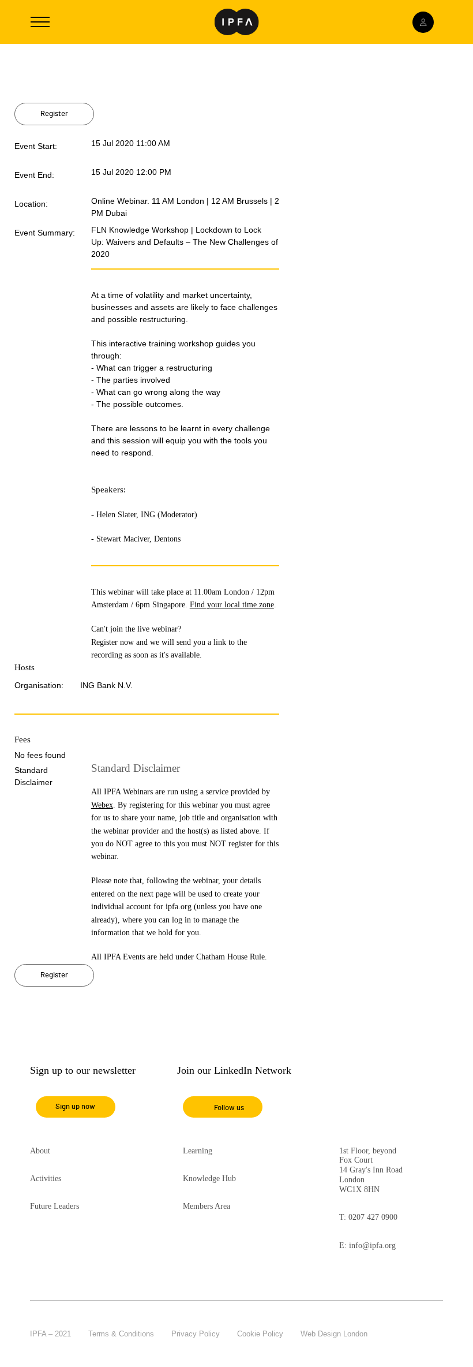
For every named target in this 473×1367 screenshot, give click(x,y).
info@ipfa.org (372, 1245)
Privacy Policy (195, 1333)
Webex (102, 805)
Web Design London (334, 1333)
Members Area (206, 1206)
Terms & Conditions (121, 1333)
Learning (197, 1150)
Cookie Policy (260, 1333)
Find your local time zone (232, 604)
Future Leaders (54, 1206)
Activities (45, 1178)
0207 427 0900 (372, 1217)
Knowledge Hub (209, 1178)
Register (54, 114)
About (40, 1150)
